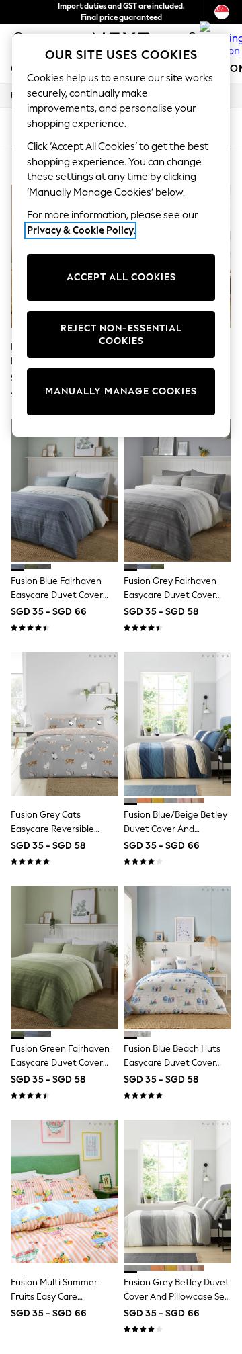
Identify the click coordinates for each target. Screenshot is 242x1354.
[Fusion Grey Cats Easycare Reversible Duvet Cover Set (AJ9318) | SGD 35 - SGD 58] (64, 724)
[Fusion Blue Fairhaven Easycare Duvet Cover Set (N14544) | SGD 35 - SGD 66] (64, 490)
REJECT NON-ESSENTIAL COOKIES (121, 335)
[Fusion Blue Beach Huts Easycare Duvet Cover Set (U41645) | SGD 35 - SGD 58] (177, 957)
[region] (121, 235)
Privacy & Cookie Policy (80, 230)
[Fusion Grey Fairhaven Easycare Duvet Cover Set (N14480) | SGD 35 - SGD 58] (177, 490)
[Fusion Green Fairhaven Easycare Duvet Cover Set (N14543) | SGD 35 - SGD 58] (64, 957)
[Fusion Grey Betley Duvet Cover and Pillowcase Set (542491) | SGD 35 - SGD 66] (177, 1191)
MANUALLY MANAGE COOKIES (121, 391)
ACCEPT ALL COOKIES (121, 277)
